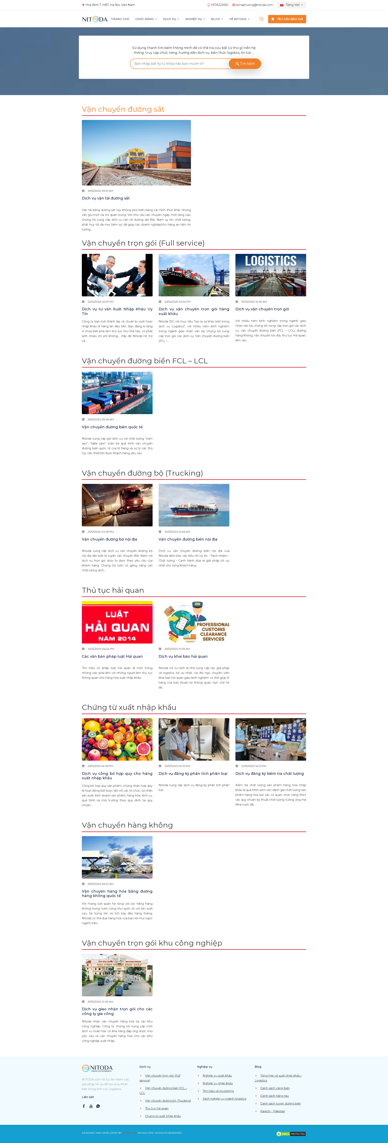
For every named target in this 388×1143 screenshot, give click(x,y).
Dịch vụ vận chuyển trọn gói (262, 309)
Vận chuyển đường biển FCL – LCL (145, 360)
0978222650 (219, 5)
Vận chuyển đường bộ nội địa (109, 539)
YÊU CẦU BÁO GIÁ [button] (289, 19)
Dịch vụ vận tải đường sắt (106, 198)
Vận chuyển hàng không (127, 825)
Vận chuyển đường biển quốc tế (112, 427)
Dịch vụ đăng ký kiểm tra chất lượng (269, 773)
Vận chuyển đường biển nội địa (188, 539)
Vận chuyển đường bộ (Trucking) (142, 473)
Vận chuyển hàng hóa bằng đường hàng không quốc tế (117, 893)
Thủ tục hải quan (113, 590)
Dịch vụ (170, 19)
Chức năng (145, 19)
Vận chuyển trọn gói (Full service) (143, 243)
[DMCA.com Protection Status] (291, 1133)
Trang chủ (120, 19)
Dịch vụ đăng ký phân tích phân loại (193, 773)
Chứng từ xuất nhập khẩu (129, 707)
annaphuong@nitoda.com (254, 5)
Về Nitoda (238, 19)
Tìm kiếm (247, 64)
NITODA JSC (129, 1132)
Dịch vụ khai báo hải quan (183, 656)
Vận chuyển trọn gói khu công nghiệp (152, 942)
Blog (216, 19)
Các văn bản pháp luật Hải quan (112, 656)
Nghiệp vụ (194, 19)
